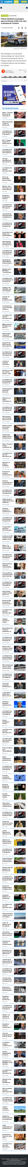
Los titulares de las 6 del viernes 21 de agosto (7, 132)
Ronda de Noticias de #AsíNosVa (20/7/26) (5, 787)
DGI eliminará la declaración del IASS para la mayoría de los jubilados (7, 953)
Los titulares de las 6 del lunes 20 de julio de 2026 (7, 813)
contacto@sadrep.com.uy (15, 1160)
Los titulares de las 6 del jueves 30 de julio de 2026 (7, 584)
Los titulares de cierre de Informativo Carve (7, 1146)
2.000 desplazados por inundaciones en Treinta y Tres (7, 1127)
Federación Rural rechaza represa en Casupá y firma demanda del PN (7, 917)
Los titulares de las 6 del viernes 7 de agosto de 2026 (7, 409)
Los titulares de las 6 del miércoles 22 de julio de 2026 (7, 732)
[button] (27, 8)
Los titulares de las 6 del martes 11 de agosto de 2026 (7, 354)
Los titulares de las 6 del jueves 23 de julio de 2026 (7, 713)
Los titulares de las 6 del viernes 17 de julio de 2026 (7, 851)
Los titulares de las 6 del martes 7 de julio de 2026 (7, 1099)
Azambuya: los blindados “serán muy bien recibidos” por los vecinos (7, 1064)
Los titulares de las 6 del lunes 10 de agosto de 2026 (7, 382)
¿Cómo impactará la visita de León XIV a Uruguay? (6, 833)
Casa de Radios (4, 84)
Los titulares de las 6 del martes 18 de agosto (7, 206)
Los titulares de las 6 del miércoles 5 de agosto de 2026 (7, 455)
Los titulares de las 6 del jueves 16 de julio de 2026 (7, 878)
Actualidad (5, 15)
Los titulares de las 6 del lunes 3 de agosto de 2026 (7, 520)
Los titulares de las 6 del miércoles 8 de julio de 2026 (7, 1072)
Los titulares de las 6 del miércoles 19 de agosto (7, 170)
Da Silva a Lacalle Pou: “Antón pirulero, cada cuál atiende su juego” (7, 373)
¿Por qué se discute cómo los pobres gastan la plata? (7, 934)
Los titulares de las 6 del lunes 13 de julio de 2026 (7, 970)
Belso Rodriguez (10, 84)
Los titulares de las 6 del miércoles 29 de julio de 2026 (7, 612)
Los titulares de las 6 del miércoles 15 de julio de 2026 (7, 906)
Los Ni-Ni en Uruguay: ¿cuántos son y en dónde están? (7, 1045)
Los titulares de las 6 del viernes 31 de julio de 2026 (7, 557)
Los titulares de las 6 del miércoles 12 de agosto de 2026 (7, 317)
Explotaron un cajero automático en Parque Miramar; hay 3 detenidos (7, 401)
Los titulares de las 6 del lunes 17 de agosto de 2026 (7, 225)
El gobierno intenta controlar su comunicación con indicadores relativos (7, 1119)
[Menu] (2, 1)
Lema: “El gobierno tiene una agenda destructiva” (6, 925)
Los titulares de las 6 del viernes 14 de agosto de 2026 (7, 253)
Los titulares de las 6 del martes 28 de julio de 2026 (7, 639)
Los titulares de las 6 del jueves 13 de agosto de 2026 (7, 280)
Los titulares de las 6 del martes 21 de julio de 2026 (7, 768)
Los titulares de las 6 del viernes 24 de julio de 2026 (7, 676)
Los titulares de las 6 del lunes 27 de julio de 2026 (7, 657)
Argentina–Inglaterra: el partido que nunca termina (6, 897)
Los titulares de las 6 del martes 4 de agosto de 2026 (7, 492)
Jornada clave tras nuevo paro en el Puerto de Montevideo (7, 980)
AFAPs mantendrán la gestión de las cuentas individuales (6, 760)
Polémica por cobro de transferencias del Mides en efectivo (6, 944)
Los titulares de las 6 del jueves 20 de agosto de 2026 (7, 152)
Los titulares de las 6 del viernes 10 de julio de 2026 (7, 1008)
